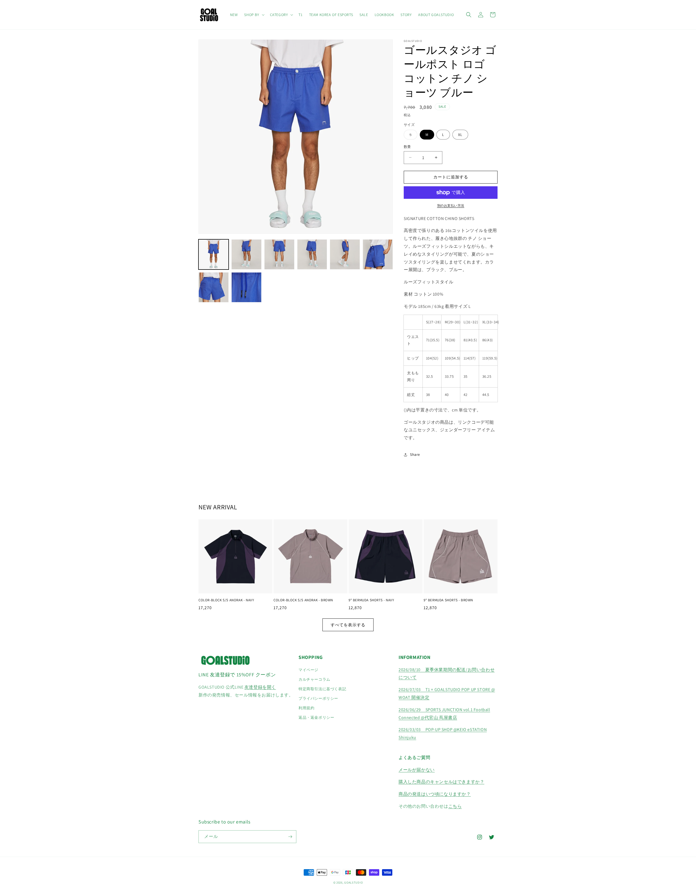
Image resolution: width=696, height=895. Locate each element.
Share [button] (415, 454)
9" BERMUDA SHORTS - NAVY (371, 600)
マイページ (308, 669)
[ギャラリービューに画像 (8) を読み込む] (246, 287)
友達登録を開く (260, 687)
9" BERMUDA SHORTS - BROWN (448, 600)
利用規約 (306, 707)
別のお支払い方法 (450, 205)
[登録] (290, 836)
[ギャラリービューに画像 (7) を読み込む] (213, 287)
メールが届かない (417, 770)
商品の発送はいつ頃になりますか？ (435, 794)
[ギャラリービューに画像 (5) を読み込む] (345, 254)
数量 (407, 146)
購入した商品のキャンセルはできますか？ (441, 782)
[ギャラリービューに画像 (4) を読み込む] (312, 254)
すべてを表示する (348, 624)
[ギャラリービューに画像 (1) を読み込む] (213, 254)
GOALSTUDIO (353, 882)
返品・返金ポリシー (316, 717)
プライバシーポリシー (318, 698)
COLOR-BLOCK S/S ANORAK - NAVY (226, 600)
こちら (455, 806)
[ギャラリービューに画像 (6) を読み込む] (378, 254)
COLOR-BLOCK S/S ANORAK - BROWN (303, 600)
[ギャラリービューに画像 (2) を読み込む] (246, 254)
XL (460, 134)
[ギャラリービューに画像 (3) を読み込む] (279, 254)
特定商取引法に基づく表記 (322, 688)
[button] (253, 14)
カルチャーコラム (314, 679)
